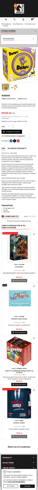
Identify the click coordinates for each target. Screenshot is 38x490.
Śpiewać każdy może (19, 319)
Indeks (4, 99)
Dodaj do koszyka (11, 132)
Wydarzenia (8, 39)
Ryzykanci (19, 267)
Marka (20, 99)
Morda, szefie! (19, 423)
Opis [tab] (3, 148)
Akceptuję (27, 486)
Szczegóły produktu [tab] (17, 148)
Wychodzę (10, 486)
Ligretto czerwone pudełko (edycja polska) (19, 372)
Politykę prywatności (16, 482)
